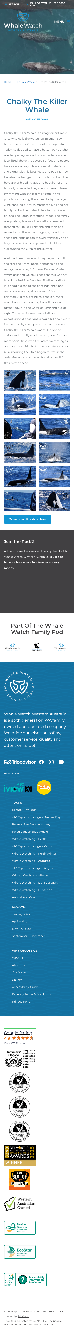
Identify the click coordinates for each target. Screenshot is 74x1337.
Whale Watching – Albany (30, 875)
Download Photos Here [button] (27, 519)
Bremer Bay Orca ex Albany (31, 824)
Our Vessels (20, 972)
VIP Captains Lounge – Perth (32, 846)
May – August (21, 929)
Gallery (17, 979)
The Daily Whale (25, 82)
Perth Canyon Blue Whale (30, 831)
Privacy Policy (22, 1001)
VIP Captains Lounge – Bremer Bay (36, 817)
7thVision (23, 1316)
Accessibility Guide (25, 987)
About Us (18, 965)
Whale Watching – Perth (29, 839)
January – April (22, 914)
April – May (19, 921)
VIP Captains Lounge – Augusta (33, 868)
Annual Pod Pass (23, 897)
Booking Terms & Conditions (32, 994)
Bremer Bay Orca (24, 810)
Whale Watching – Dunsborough (35, 882)
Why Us (17, 958)
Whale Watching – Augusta (31, 861)
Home (7, 82)
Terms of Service (36, 1324)
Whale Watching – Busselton (32, 890)
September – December (28, 936)
